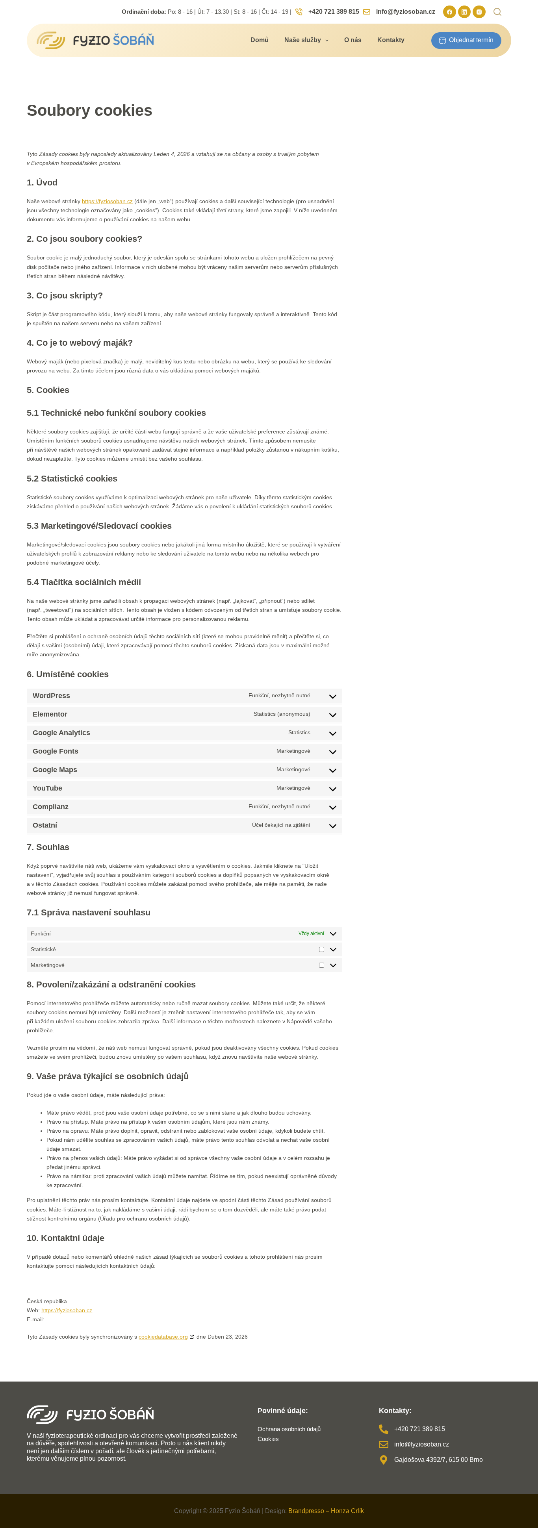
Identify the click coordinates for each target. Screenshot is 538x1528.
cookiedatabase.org (163, 1337)
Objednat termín (471, 40)
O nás (353, 40)
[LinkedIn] (464, 12)
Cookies (268, 1438)
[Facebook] (449, 12)
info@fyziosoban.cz (405, 11)
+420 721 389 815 (333, 11)
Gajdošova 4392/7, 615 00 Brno (438, 1459)
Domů (259, 40)
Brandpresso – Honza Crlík (326, 1511)
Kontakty (390, 40)
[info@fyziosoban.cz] (383, 1444)
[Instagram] (479, 12)
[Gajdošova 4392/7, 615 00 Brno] (383, 1460)
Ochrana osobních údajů (289, 1429)
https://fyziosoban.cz (107, 201)
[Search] (497, 12)
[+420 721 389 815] (383, 1429)
